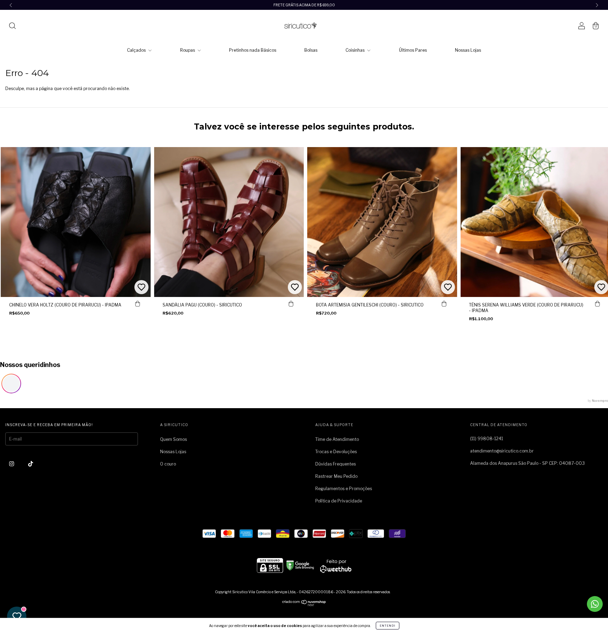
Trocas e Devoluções (336, 451)
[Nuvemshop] (304, 604)
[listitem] (11, 383)
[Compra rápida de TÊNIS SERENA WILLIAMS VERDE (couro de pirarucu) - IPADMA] (597, 304)
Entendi (387, 625)
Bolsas (310, 50)
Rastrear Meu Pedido (336, 476)
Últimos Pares (413, 50)
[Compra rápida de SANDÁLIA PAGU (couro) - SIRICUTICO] (291, 304)
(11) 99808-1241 (486, 438)
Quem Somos (173, 439)
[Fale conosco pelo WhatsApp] (595, 604)
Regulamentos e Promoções (343, 488)
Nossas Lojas (468, 50)
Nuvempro (600, 401)
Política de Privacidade (338, 501)
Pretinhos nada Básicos (252, 50)
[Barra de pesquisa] (12, 26)
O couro (168, 464)
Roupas (188, 50)
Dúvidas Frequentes (335, 464)
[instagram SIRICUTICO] (12, 464)
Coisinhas (356, 50)
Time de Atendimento (337, 439)
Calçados (137, 50)
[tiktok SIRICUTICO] (30, 464)
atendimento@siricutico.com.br (502, 451)
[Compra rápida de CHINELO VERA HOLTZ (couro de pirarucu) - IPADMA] (138, 304)
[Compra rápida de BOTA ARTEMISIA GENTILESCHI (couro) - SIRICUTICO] (444, 304)
